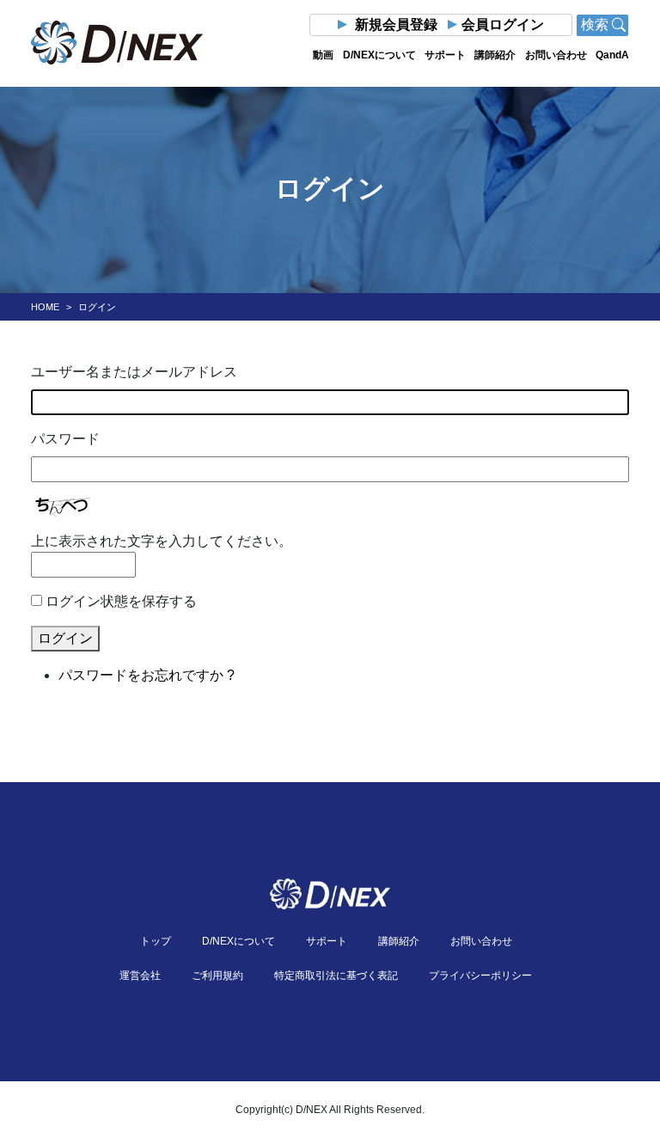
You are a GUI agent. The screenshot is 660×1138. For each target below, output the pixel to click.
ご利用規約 (217, 976)
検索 (596, 24)
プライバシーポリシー (480, 976)
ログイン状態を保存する (121, 601)
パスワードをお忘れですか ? (146, 675)
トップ (155, 941)
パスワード (65, 438)
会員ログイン (502, 24)
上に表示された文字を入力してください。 (161, 541)
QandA (612, 55)
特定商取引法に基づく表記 (336, 976)
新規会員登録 (396, 24)
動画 (323, 55)
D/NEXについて (379, 55)
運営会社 (140, 976)
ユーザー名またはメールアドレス (134, 371)
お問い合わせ (556, 55)
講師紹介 (495, 55)
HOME (45, 307)
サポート (445, 55)
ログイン (65, 638)
